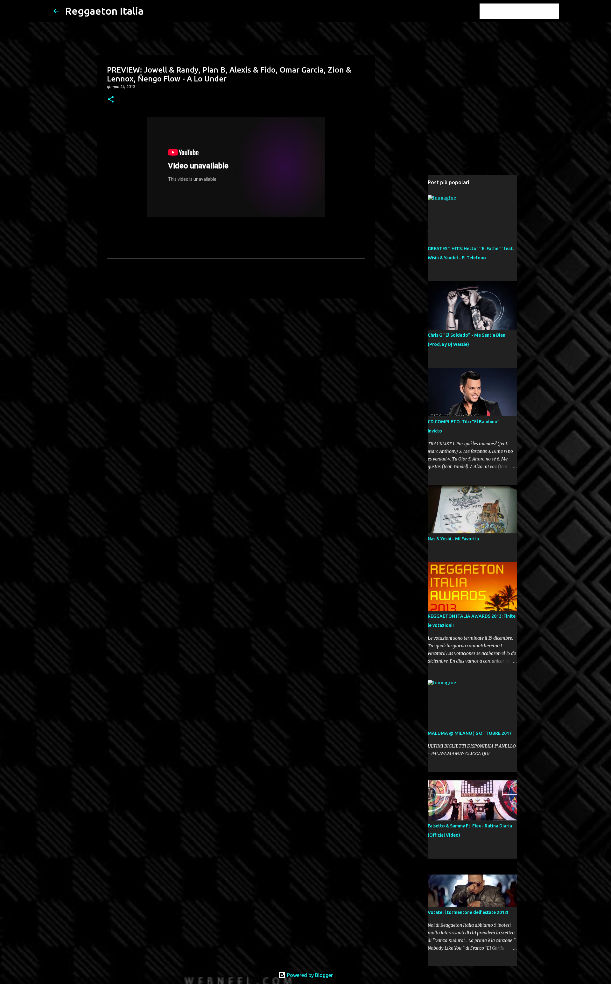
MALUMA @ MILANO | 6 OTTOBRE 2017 (470, 733)
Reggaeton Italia (104, 11)
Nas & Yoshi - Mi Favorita (453, 538)
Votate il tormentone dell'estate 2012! (468, 912)
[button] (111, 99)
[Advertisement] (235, 352)
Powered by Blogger (309, 975)
